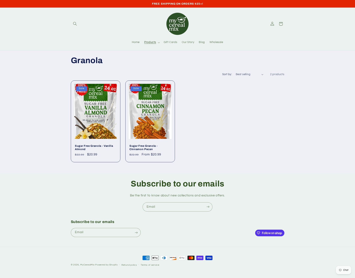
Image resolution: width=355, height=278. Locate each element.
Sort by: (227, 74)
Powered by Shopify (106, 265)
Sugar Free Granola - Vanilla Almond (94, 147)
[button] (75, 24)
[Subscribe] (208, 206)
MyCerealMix (87, 265)
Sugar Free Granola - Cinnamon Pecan (143, 147)
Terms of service (150, 265)
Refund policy (129, 265)
